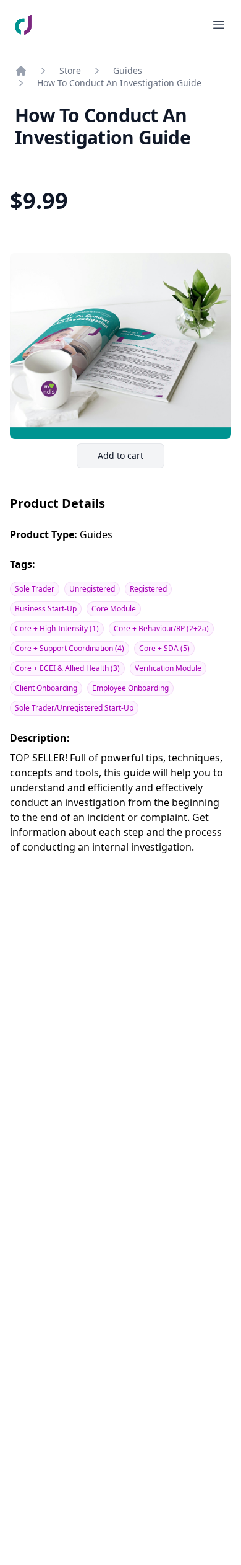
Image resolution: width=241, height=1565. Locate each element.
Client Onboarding (46, 688)
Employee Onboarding (130, 688)
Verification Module (168, 668)
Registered (148, 588)
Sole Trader (34, 588)
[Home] (21, 70)
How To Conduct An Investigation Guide (119, 83)
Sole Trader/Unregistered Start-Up (74, 708)
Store (70, 70)
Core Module (113, 608)
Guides (127, 70)
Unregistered (92, 588)
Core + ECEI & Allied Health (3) (67, 668)
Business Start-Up (46, 608)
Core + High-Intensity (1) (57, 628)
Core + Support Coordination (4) (69, 648)
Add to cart (131, 459)
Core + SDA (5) (164, 648)
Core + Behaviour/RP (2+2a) (161, 628)
